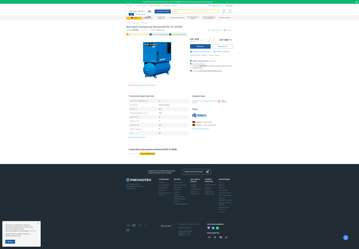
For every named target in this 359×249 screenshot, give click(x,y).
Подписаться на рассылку (194, 172)
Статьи (221, 182)
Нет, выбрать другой (140, 14)
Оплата (194, 71)
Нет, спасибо (38, 223)
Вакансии (222, 185)
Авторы (221, 212)
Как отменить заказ (225, 195)
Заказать (200, 46)
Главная (128, 23)
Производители (164, 185)
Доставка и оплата (140, 5)
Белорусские (144, 23)
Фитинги (177, 192)
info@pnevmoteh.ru (216, 5)
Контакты (174, 5)
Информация (224, 179)
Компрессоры (135, 23)
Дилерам (222, 187)
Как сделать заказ (225, 193)
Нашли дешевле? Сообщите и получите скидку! (204, 55)
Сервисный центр (210, 184)
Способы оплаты (196, 189)
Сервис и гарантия (154, 5)
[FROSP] (147, 18)
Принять (10, 242)
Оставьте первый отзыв (157, 30)
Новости (161, 182)
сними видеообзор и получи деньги (145, 85)
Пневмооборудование (181, 204)
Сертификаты (163, 187)
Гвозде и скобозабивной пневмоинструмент (180, 197)
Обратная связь (166, 226)
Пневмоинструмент (180, 185)
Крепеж (176, 201)
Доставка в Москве (198, 64)
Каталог (177, 179)
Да (131, 14)
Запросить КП (222, 46)
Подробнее (32, 231)
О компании (166, 5)
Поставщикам (223, 190)
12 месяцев (212, 61)
